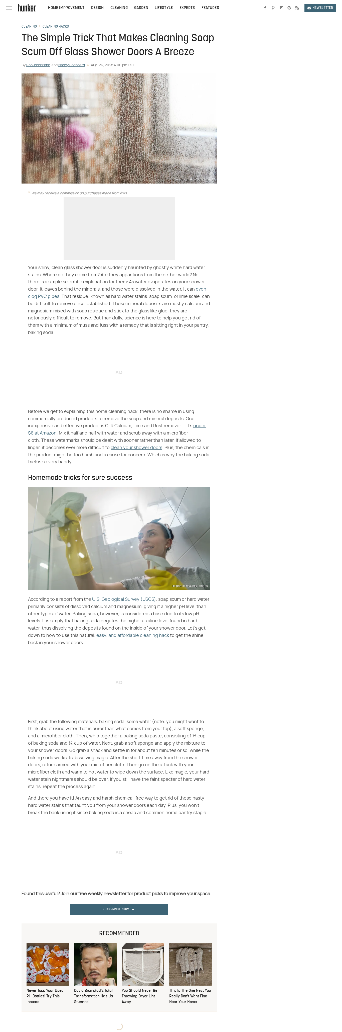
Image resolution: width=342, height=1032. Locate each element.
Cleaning (119, 8)
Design (97, 8)
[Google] (289, 8)
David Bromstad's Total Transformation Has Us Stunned (93, 996)
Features (210, 8)
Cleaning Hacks (56, 27)
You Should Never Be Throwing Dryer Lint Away (139, 996)
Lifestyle (164, 8)
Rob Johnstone (38, 65)
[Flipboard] (281, 8)
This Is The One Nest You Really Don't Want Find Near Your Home (190, 996)
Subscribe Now (116, 909)
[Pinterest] (273, 8)
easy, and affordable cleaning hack (132, 635)
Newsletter (322, 8)
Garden (141, 8)
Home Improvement (66, 8)
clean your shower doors (136, 448)
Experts (187, 8)
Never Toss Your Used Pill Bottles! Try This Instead (45, 996)
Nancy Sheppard (71, 65)
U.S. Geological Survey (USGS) (124, 599)
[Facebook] (265, 8)
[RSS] (297, 8)
